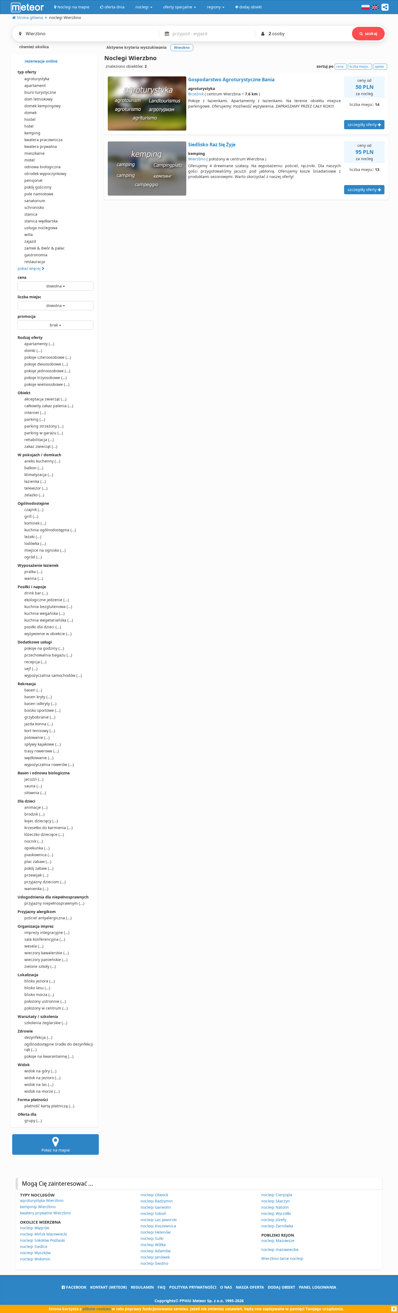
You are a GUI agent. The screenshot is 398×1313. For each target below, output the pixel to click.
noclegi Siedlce (33, 1246)
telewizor (35, 488)
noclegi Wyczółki (276, 1213)
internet (34, 412)
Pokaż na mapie (55, 1150)
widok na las (38, 1084)
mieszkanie (34, 153)
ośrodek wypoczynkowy (45, 173)
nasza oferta (250, 1287)
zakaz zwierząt (40, 446)
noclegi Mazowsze (277, 1240)
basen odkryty (40, 703)
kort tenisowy (39, 730)
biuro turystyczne (40, 92)
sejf (30, 668)
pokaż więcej (30, 268)
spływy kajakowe (42, 744)
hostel (29, 119)
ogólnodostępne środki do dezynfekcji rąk (58, 1047)
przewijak (36, 875)
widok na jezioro (42, 1077)
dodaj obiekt (281, 1287)
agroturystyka (36, 78)
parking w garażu (43, 432)
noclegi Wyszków (35, 1252)
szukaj (371, 33)
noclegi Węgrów (34, 1227)
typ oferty (27, 72)
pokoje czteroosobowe (47, 357)
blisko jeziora (39, 981)
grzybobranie (39, 717)
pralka (33, 571)
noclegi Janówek (155, 1257)
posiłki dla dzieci (42, 626)
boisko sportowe (42, 710)
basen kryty (38, 696)
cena (22, 277)
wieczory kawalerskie (46, 952)
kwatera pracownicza (43, 139)
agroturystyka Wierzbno (41, 1200)
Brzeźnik (196, 93)
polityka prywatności (192, 1287)
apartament (35, 85)
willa (28, 234)
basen (33, 690)
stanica (30, 214)
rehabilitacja (39, 439)
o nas (226, 1287)
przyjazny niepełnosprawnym (54, 903)
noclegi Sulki (152, 1238)
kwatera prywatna (40, 146)
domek (30, 112)
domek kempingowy (42, 105)
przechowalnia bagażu (48, 655)
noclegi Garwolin (156, 1207)
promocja (26, 316)
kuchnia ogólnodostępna (50, 529)
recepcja (35, 661)
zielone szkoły (40, 966)
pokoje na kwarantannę (48, 1056)
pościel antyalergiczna (47, 917)
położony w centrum (46, 1008)
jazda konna (38, 723)
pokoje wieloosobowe (46, 384)
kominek (35, 523)
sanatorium (34, 200)
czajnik (33, 509)
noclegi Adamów (156, 1250)
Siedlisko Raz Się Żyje (212, 144)
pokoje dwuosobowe (46, 364)
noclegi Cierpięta (276, 1194)
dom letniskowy (38, 99)
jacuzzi (33, 779)
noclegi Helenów (156, 1232)
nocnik (33, 841)
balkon (33, 467)
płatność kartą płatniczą (49, 1105)
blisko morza (39, 994)
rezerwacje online (40, 61)
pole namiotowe (38, 193)
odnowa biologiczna (42, 166)
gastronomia (35, 254)
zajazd (30, 241)
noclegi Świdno (154, 1263)
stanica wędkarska (41, 221)
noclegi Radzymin (157, 1201)
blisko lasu (37, 987)
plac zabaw (37, 861)
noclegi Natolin (275, 1207)
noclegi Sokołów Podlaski (42, 1240)
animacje (35, 807)
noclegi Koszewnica (158, 1225)
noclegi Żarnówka (277, 1225)
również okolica (33, 46)
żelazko (34, 494)
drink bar (36, 593)
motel (29, 160)
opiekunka (37, 847)
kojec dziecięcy (41, 820)
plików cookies (97, 1308)
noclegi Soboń (153, 1213)
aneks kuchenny (42, 461)
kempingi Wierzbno (38, 1206)
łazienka (35, 481)
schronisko (34, 207)
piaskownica (38, 854)
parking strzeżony (43, 426)
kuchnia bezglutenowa (48, 606)
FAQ (161, 1287)
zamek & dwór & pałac (44, 248)
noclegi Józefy (273, 1219)
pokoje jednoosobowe (47, 370)
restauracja (34, 261)
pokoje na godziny (44, 648)
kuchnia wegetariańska (48, 620)
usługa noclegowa (40, 227)
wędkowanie (38, 757)
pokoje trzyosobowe (45, 377)
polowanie (37, 737)
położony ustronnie (45, 1001)
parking (34, 419)
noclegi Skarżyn (275, 1201)
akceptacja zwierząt (45, 399)
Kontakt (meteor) (108, 1287)
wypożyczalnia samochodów (53, 675)
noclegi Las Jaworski (159, 1219)
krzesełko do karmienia (48, 827)
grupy (33, 1120)
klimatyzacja (38, 474)
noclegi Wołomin (35, 1259)
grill (31, 516)
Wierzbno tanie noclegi (282, 1258)
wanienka (36, 888)
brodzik (34, 814)
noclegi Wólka (153, 1244)
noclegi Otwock (154, 1194)
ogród (33, 557)
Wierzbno (196, 158)
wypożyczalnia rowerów (49, 764)
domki (33, 350)
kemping (32, 132)
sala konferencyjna (44, 939)
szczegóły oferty (363, 124)
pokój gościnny (37, 187)
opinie (379, 66)
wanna (33, 578)
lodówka (35, 543)
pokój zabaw (38, 868)
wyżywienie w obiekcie (47, 633)
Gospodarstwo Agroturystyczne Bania (231, 79)
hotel (29, 126)
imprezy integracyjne (46, 932)
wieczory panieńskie (45, 959)
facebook (75, 1287)
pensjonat (33, 180)
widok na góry (40, 1070)
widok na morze (42, 1091)
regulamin (142, 1287)
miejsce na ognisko (45, 550)
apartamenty (39, 343)
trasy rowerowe (41, 750)
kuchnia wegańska (44, 613)
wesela (33, 946)
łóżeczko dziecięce (44, 834)
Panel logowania (317, 1287)
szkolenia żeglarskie (45, 1022)
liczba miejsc (29, 296)
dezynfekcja (38, 1037)
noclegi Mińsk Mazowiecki (43, 1234)
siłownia (35, 792)
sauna (33, 785)
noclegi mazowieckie (280, 1249)
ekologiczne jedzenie (46, 599)
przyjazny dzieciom (45, 881)
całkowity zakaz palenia (48, 405)
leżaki (32, 536)
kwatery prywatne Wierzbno (45, 1212)
